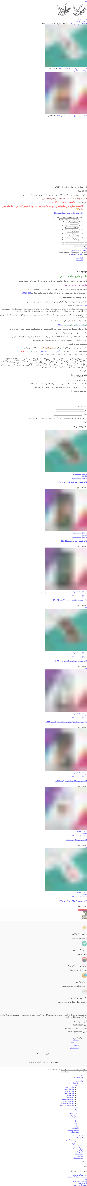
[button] (80, 474)
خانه (85, 23)
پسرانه (76, 1122)
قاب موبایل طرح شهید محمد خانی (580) (73, 68)
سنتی (77, 1126)
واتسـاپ (34, 351)
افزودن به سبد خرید (80, 246)
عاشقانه (76, 1117)
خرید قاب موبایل (74, 1048)
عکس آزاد (75, 1132)
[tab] (41, 258)
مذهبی (76, 1085)
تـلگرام (58, 351)
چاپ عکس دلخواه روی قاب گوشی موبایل (68, 213)
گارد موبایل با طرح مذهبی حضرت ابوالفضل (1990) (66, 722)
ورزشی (76, 1124)
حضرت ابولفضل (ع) (67, 1105)
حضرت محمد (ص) (67, 1103)
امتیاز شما (83, 391)
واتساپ (84, 916)
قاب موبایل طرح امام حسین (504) (72, 900)
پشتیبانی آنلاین (82, 910)
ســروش (43, 351)
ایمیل (84, 414)
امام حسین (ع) (69, 1095)
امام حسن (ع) (69, 1093)
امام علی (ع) (69, 1089)
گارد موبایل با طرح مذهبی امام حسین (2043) (71, 116)
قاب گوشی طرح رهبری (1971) (74, 541)
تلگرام (85, 912)
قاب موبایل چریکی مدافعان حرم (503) (71, 661)
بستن (85, 1163)
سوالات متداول (75, 1042)
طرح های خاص (73, 1083)
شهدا (77, 1111)
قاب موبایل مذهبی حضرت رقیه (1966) (71, 780)
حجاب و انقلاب (73, 1113)
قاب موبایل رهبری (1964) (76, 839)
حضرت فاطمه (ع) (68, 1099)
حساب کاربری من (72, 1139)
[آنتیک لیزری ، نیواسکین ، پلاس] (69, 219)
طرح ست (75, 1128)
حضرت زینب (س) (68, 1101)
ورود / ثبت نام (78, 1158)
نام (85, 410)
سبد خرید (75, 1143)
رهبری (72, 23)
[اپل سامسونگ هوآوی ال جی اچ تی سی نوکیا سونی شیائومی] (74, 223)
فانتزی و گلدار (74, 1115)
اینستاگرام (24, 351)
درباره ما (76, 1045)
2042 (72, 325)
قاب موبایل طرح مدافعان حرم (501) (72, 482)
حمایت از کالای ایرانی (48, 348)
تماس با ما (76, 1040)
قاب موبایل (79, 23)
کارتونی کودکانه (73, 1130)
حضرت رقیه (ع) (68, 1097)
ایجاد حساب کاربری (80, 1175)
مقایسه (80, 1156)
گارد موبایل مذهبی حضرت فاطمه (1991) (70, 600)
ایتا (86, 914)
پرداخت (76, 1141)
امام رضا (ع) (69, 1087)
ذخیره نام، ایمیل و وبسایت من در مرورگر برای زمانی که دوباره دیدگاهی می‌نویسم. (55, 418)
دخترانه (76, 1120)
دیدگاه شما (82, 407)
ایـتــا (51, 351)
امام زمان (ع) (69, 1091)
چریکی (76, 1109)
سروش (84, 918)
